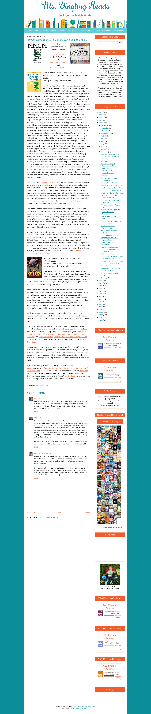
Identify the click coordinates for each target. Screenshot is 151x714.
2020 (101, 283)
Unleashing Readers (58, 68)
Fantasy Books (73, 31)
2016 (101, 294)
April (103, 146)
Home (29, 31)
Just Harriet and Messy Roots (112, 188)
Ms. (105, 343)
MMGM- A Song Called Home (111, 185)
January (104, 278)
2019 (101, 286)
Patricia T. (38, 453)
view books (118, 351)
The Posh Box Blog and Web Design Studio (83, 706)
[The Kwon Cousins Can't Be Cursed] (115, 504)
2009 (101, 312)
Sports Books (118, 31)
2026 (101, 112)
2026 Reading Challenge (109, 338)
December (105, 125)
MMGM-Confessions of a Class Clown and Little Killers (110, 156)
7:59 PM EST (43, 418)
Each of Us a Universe (109, 254)
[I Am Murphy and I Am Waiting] (99, 456)
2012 (101, 304)
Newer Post (31, 512)
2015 (101, 296)
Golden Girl (105, 176)
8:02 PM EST (47, 453)
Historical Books (87, 31)
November (105, 128)
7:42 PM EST (42, 398)
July (102, 139)
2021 (101, 281)
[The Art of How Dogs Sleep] (111, 509)
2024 (101, 117)
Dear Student (106, 161)
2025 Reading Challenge (109, 369)
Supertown (105, 168)
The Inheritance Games (109, 235)
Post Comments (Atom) (48, 517)
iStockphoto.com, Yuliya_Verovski (79, 708)
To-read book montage (109, 422)
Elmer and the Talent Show (111, 190)
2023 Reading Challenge (109, 636)
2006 (101, 320)
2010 (101, 310)
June (103, 141)
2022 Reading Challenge (109, 667)
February (104, 152)
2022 (101, 123)
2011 (101, 307)
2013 (101, 302)
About (37, 31)
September (105, 133)
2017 (101, 291)
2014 (101, 299)
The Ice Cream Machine (109, 183)
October (104, 131)
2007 (101, 317)
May (102, 144)
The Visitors (105, 266)
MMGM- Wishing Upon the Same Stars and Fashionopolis (110, 212)
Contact (45, 31)
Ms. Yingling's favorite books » (113, 527)
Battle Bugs (70, 376)
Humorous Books (104, 31)
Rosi (35, 398)
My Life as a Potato (50, 182)
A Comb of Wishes (107, 198)
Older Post (86, 512)
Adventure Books (58, 31)
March (103, 149)
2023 (101, 120)
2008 (101, 315)
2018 (101, 288)
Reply (36, 411)
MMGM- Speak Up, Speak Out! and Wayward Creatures (110, 249)
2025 (101, 115)
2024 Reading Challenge (109, 606)
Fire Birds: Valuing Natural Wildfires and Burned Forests (63, 337)
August (103, 136)
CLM (35, 418)
